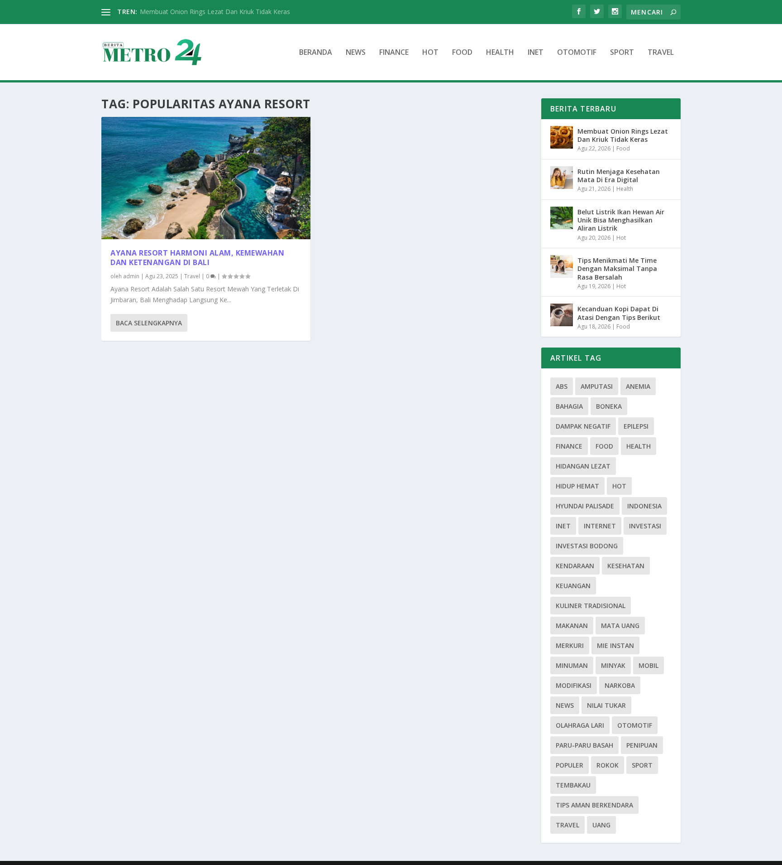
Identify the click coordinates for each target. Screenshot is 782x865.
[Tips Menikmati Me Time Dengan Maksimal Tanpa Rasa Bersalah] (561, 266)
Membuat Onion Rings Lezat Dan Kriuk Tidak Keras (215, 11)
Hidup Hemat (577, 486)
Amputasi (597, 386)
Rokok (607, 765)
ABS (561, 386)
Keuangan (573, 585)
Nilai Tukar (606, 705)
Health (500, 52)
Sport (622, 52)
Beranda (315, 52)
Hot (430, 52)
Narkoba (620, 685)
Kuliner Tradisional (590, 605)
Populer (569, 765)
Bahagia (569, 406)
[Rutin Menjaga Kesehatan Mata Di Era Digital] (561, 177)
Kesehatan (625, 565)
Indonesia (644, 506)
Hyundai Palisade (585, 506)
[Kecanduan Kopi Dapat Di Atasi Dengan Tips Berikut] (561, 315)
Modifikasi (573, 685)
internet (600, 526)
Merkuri (570, 645)
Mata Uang (620, 625)
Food (462, 52)
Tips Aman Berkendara (594, 805)
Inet (536, 52)
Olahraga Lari (580, 725)
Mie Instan (615, 645)
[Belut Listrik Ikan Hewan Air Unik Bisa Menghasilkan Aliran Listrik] (561, 218)
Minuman (572, 665)
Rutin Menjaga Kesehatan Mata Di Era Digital (618, 175)
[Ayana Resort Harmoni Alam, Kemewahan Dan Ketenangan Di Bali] (205, 178)
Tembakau (573, 785)
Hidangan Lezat (583, 466)
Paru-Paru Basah (584, 745)
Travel (661, 52)
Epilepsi (636, 426)
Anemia (638, 386)
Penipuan (642, 745)
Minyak (613, 665)
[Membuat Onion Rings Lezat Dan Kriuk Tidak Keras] (561, 137)
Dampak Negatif (583, 426)
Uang (601, 825)
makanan (572, 625)
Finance (394, 52)
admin (131, 276)
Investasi (645, 526)
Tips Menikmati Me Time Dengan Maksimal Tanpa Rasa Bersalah (617, 268)
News (356, 52)
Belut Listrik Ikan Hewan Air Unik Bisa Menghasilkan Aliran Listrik (620, 220)
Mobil (648, 665)
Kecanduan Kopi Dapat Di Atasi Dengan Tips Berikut (618, 312)
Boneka (609, 406)
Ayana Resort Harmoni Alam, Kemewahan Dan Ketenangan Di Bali (197, 257)
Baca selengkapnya (149, 323)
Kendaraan (575, 565)
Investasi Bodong (587, 545)
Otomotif (576, 52)
